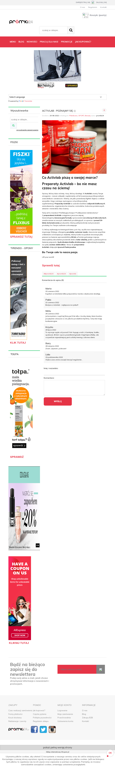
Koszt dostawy (15, 717)
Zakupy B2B (87, 717)
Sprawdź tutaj (51, 265)
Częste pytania (39, 714)
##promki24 (48, 274)
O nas (82, 7)
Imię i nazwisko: (51, 368)
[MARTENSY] (57, 70)
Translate (28, 101)
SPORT (81, 116)
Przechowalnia (64, 717)
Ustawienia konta (65, 721)
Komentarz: (49, 378)
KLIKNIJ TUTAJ (19, 642)
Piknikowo (73, 116)
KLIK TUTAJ (18, 342)
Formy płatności (15, 714)
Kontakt (103, 7)
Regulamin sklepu (41, 721)
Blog (84, 714)
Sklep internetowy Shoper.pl (57, 752)
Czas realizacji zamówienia (20, 710)
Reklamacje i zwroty (17, 721)
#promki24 (61, 274)
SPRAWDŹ (17, 456)
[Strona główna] (23, 22)
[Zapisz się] (100, 669)
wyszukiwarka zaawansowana (27, 130)
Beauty (88, 116)
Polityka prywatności (42, 717)
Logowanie (62, 710)
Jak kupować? (39, 710)
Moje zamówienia (65, 714)
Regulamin (92, 7)
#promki (72, 274)
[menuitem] (12, 42)
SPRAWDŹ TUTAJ (21, 236)
